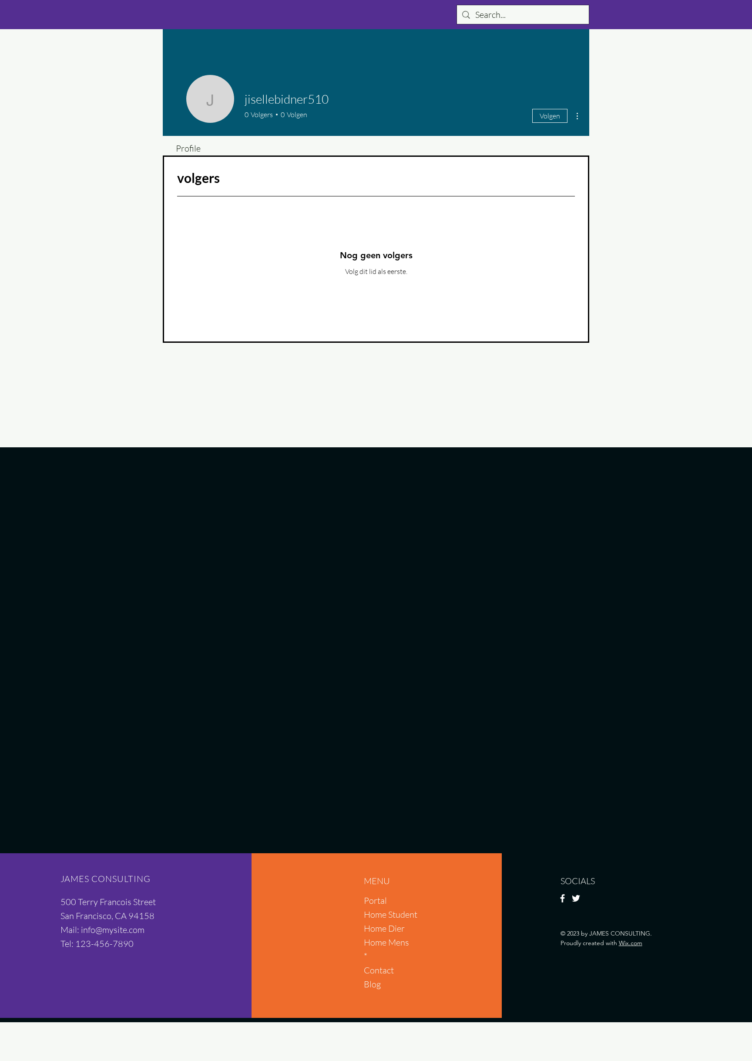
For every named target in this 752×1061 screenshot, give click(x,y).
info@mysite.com (112, 929)
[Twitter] (576, 898)
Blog (372, 984)
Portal (375, 900)
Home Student (390, 914)
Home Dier (384, 928)
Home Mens (386, 942)
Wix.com (630, 943)
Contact (379, 970)
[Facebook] (562, 898)
